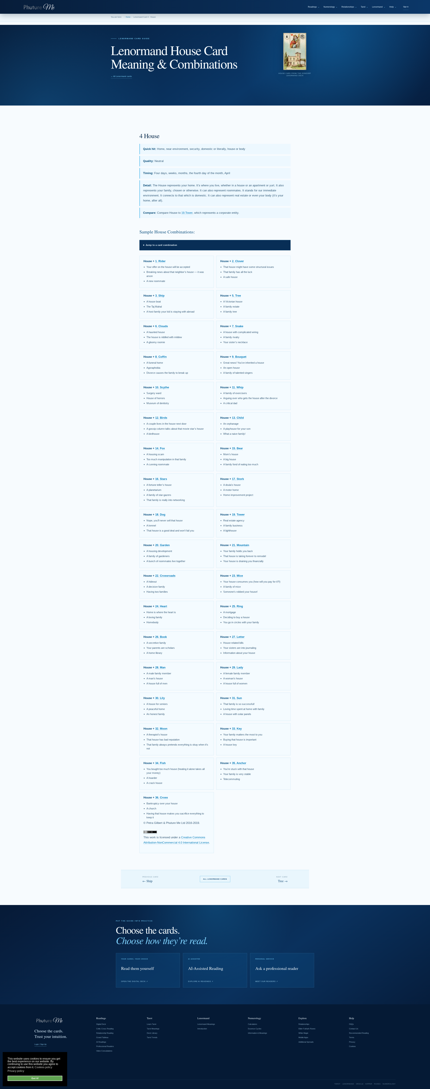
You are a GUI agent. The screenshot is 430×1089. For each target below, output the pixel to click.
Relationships (349, 7)
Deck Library (152, 1033)
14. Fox (160, 448)
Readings (313, 7)
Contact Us (353, 1029)
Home (128, 17)
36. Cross (161, 797)
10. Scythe (162, 387)
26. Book (161, 637)
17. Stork (238, 479)
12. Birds (161, 417)
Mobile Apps (303, 1037)
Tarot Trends (152, 1037)
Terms (351, 1037)
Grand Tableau (102, 1037)
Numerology (330, 7)
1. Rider (160, 261)
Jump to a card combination (161, 245)
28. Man (160, 667)
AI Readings (101, 1042)
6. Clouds (161, 326)
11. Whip (237, 387)
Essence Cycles (254, 1029)
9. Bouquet (239, 356)
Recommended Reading (359, 1033)
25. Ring (237, 606)
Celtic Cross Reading (105, 1029)
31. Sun (237, 698)
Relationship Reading (104, 1033)
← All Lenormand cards (121, 76)
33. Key (237, 728)
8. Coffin (161, 356)
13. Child (238, 417)
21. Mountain (240, 545)
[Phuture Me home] (40, 6)
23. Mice (237, 575)
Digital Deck (101, 1024)
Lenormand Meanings (206, 1024)
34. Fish (160, 763)
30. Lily (160, 698)
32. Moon (161, 728)
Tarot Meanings (153, 1029)
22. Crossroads (165, 575)
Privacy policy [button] (16, 1071)
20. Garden (162, 545)
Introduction (202, 1029)
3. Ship (159, 295)
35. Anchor (239, 763)
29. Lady (237, 667)
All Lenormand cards (215, 879)
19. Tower (238, 514)
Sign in (405, 7)
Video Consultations (104, 1051)
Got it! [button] (35, 1078)
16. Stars (161, 479)
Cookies (352, 1046)
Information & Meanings (257, 1033)
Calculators (252, 1024)
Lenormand (378, 7)
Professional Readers (105, 1046)
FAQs (351, 1024)
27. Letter (238, 637)
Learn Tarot (151, 1024)
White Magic (303, 1033)
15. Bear (237, 448)
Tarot (364, 7)
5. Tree (236, 295)
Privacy (352, 1042)
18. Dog (160, 514)
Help (392, 7)
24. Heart (161, 606)
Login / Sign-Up (40, 1044)
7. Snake (237, 326)
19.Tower (186, 212)
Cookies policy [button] (43, 1067)
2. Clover (238, 261)
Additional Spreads (306, 1042)
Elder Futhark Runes (306, 1029)
